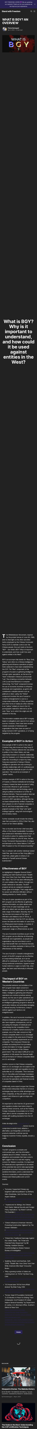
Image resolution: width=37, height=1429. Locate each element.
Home (18, 1332)
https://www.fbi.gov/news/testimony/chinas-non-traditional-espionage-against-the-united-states (19, 1255)
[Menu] (34, 11)
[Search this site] (31, 11)
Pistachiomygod (13, 28)
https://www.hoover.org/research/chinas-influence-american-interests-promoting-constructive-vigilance (19, 1232)
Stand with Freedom (11, 11)
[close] (34, 4)
